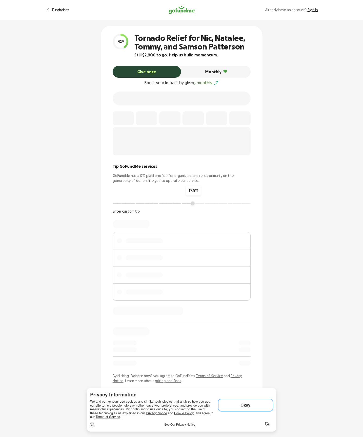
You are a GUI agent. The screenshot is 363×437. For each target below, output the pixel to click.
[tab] (147, 72)
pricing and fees (168, 381)
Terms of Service (209, 376)
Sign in (312, 10)
